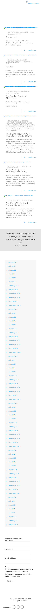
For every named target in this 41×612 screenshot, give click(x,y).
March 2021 (12, 517)
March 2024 (13, 376)
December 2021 (14, 481)
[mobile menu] (3, 5)
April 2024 (12, 372)
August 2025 (13, 309)
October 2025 (13, 301)
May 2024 (12, 368)
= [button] (22, 607)
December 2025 (14, 293)
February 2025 (14, 333)
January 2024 (13, 383)
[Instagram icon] (24, 604)
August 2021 (13, 497)
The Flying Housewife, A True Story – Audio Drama (19, 135)
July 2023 (12, 407)
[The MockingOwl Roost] (32, 3)
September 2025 (14, 305)
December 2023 (14, 387)
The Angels (11, 37)
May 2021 (12, 509)
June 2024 (12, 364)
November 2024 (14, 344)
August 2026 (13, 262)
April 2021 (12, 513)
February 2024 (14, 380)
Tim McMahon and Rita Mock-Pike (20, 32)
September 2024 (14, 352)
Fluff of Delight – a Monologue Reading (16, 170)
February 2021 (13, 520)
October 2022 (13, 442)
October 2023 (13, 395)
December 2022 (14, 434)
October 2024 (13, 348)
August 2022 (13, 450)
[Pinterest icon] (22, 604)
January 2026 (13, 289)
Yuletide (10, 66)
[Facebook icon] (17, 604)
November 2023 (14, 391)
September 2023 (14, 399)
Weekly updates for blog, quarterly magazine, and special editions (19, 570)
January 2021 (13, 524)
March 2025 (13, 329)
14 (24, 222)
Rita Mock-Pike (13, 166)
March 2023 (13, 423)
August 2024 (13, 356)
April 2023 (12, 419)
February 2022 (14, 474)
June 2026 (12, 270)
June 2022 (12, 458)
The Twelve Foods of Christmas (16, 97)
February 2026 (14, 286)
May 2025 (12, 321)
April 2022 (12, 466)
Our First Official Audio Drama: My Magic (17, 204)
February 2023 (14, 427)
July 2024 (12, 360)
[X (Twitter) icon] (19, 604)
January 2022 (13, 477)
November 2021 (14, 485)
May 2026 (12, 274)
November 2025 (14, 297)
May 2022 (12, 462)
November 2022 (14, 438)
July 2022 (12, 454)
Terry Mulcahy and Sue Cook (18, 91)
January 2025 (13, 336)
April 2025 (12, 325)
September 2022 (14, 446)
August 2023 (13, 403)
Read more (32, 50)
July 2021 (12, 501)
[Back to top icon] (20, 594)
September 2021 (14, 493)
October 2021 (13, 489)
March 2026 (13, 282)
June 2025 (12, 317)
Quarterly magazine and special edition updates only (18, 575)
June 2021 (12, 505)
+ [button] (17, 607)
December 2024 (14, 340)
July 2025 (12, 313)
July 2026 (12, 266)
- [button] (13, 607)
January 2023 (13, 430)
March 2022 (13, 470)
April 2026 (12, 278)
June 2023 (12, 411)
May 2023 (12, 415)
